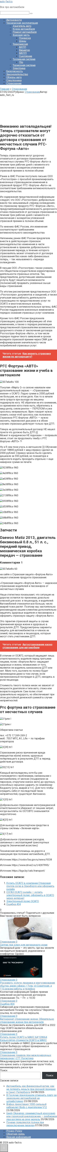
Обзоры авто (14, 77)
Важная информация (18, 1136)
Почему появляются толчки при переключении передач (25, 1124)
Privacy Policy (14, 1130)
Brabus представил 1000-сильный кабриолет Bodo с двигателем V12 (26, 1106)
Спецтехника (14, 80)
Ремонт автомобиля (25, 32)
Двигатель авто (22, 26)
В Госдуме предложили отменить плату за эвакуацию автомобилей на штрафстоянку (31, 1098)
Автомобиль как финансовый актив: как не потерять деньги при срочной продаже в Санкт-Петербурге (31, 1089)
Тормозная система (24, 65)
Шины (22, 41)
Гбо (21, 62)
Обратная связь (15, 1133)
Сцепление (25, 56)
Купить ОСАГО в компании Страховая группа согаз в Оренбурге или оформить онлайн (30, 886)
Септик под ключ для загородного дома (23, 944)
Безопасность (14, 71)
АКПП (22, 47)
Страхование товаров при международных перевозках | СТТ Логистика (25, 1057)
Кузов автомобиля (24, 29)
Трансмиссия (20, 44)
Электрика (19, 68)
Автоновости (14, 19)
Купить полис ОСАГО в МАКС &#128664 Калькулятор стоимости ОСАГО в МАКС (23, 1039)
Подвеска (25, 38)
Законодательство (17, 74)
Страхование (14, 83)
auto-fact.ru (6, 1)
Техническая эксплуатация (22, 22)
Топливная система (24, 59)
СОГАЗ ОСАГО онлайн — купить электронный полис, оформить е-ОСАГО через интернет (30, 895)
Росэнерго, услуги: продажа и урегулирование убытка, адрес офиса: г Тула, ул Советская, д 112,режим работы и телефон (27, 985)
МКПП (23, 53)
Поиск (3, 1070)
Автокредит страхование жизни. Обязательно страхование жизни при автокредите (27, 1021)
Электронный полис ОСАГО (22, 901)
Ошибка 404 (13, 904)
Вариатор (24, 50)
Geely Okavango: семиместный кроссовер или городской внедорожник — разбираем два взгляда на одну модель (31, 1116)
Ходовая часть (21, 35)
